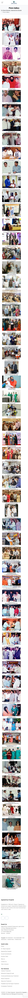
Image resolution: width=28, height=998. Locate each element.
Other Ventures (5, 964)
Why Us (3, 959)
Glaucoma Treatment (6, 981)
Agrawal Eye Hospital (6, 951)
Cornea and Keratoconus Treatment (10, 976)
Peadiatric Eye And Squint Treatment (10, 983)
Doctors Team (4, 956)
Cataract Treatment (6, 971)
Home (2, 946)
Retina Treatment (5, 978)
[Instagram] (7, 918)
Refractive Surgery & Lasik (7, 973)
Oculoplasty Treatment (6, 986)
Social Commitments (6, 954)
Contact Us (4, 961)
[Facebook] (3, 918)
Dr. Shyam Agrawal (5, 948)
